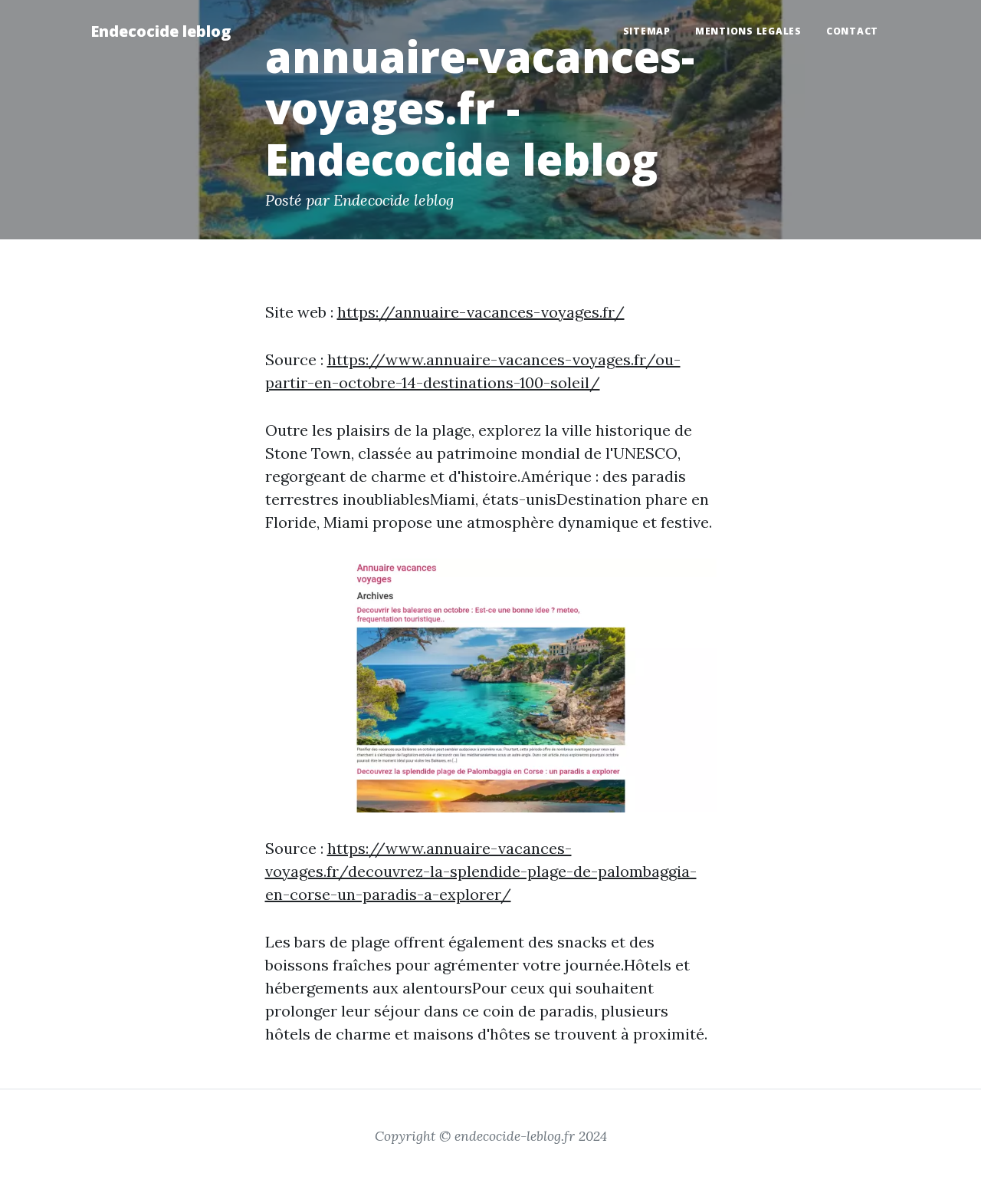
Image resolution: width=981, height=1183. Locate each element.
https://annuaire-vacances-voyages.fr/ (481, 311)
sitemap (647, 31)
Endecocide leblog (160, 31)
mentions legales (748, 31)
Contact (852, 31)
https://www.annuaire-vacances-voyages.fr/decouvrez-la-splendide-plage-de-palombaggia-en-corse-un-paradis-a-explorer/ (481, 871)
